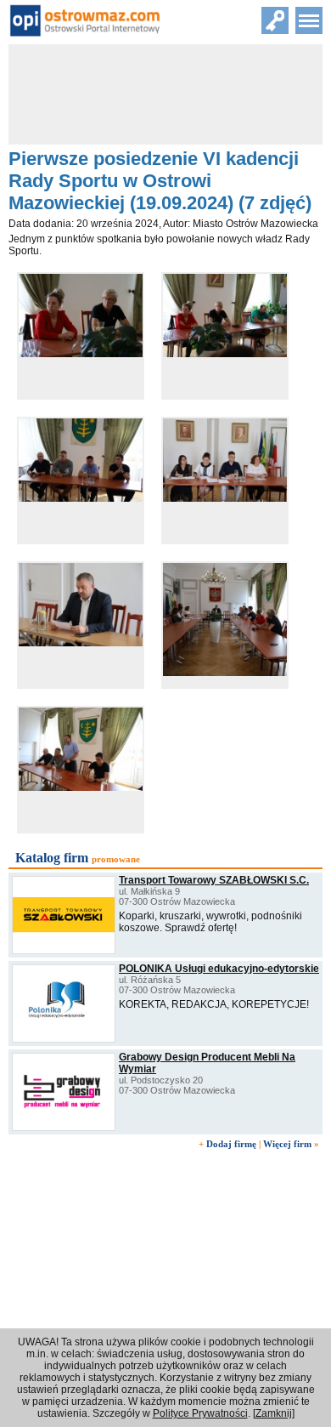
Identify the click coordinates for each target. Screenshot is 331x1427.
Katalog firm (51, 857)
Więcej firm (287, 1144)
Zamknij (273, 1413)
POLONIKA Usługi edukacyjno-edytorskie (219, 969)
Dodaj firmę (231, 1144)
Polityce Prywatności (200, 1413)
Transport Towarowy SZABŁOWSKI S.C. (214, 880)
